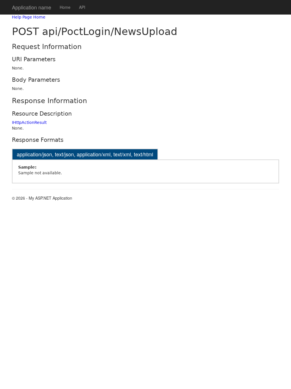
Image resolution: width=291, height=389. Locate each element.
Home (65, 7)
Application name (31, 7)
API (82, 7)
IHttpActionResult (29, 122)
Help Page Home (28, 17)
